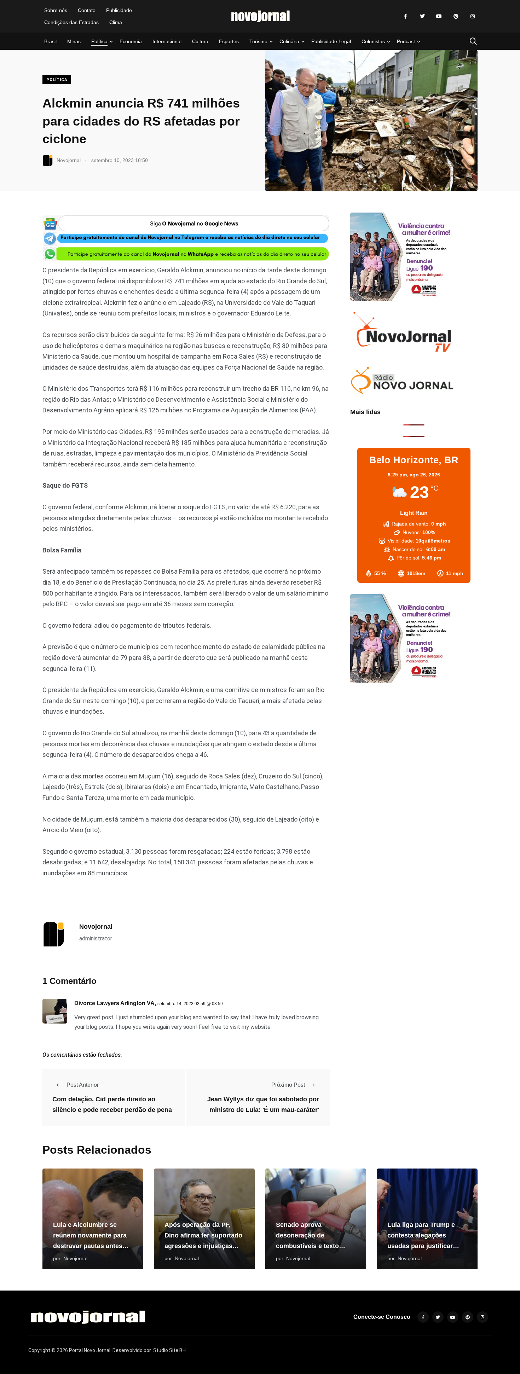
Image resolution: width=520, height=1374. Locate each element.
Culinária (289, 41)
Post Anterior (83, 1085)
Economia (131, 41)
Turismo (258, 41)
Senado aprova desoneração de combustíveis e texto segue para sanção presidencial (307, 1246)
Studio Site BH (169, 1350)
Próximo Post (288, 1085)
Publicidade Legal (331, 41)
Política (99, 41)
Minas (74, 41)
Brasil (50, 41)
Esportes (229, 41)
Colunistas (373, 41)
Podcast (406, 41)
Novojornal (95, 926)
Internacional (166, 41)
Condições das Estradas (71, 22)
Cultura (200, 41)
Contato (87, 10)
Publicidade (119, 10)
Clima (115, 22)
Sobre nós (55, 10)
